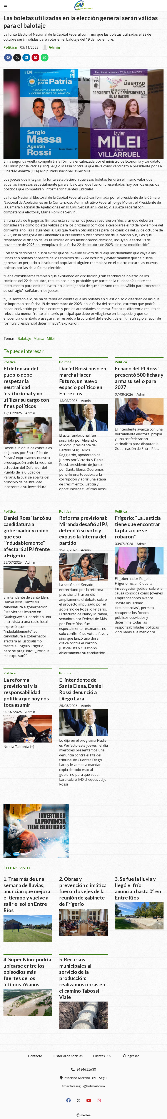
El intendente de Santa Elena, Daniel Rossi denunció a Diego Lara (81, 689)
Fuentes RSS (102, 1056)
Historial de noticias (68, 1056)
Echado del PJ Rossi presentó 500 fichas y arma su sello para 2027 (139, 377)
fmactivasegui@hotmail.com (83, 1086)
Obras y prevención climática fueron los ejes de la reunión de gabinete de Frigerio (83, 891)
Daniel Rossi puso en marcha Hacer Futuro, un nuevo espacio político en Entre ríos (82, 380)
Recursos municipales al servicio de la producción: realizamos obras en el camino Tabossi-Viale (82, 978)
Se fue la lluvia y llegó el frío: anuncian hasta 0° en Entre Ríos (138, 888)
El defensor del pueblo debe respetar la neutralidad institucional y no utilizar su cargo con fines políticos (26, 387)
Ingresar (132, 1056)
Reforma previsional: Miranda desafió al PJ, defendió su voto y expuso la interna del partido (83, 530)
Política (10, 47)
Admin (54, 47)
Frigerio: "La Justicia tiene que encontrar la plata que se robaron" (138, 527)
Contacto (35, 1056)
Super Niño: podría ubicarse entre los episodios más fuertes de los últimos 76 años (27, 971)
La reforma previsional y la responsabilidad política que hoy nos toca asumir (26, 692)
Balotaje (24, 338)
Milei (51, 338)
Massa (38, 338)
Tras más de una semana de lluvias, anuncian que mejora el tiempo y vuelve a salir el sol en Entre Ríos (26, 894)
